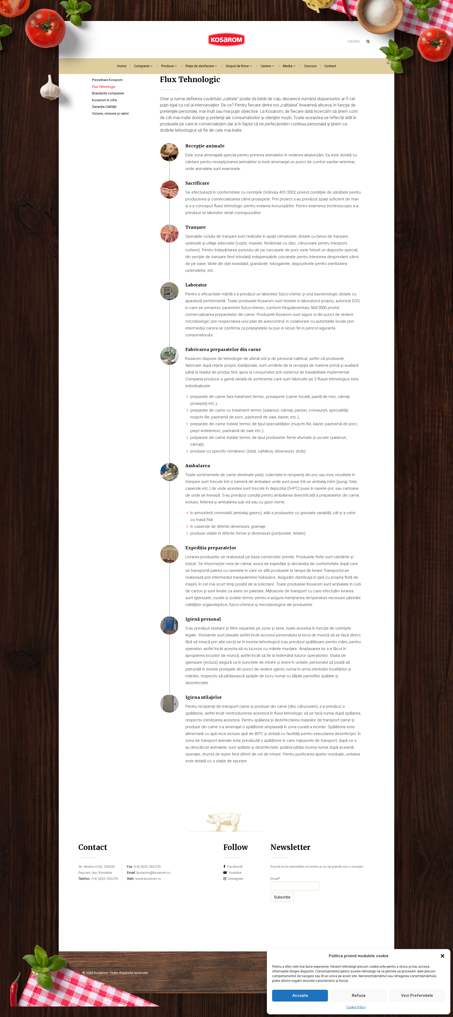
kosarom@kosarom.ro (153, 873)
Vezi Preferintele (417, 995)
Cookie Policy (356, 1007)
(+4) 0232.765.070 (104, 879)
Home (121, 66)
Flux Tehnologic (104, 87)
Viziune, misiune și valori (110, 113)
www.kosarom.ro (148, 879)
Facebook (234, 867)
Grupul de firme (238, 66)
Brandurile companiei (108, 93)
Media (288, 66)
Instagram (236, 879)
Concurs (310, 66)
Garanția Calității (104, 107)
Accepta (300, 995)
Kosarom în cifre (104, 100)
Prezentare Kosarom (107, 80)
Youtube (234, 873)
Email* (275, 879)
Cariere (266, 66)
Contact (330, 66)
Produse (168, 66)
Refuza (358, 995)
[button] (442, 956)
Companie (142, 66)
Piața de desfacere (200, 66)
